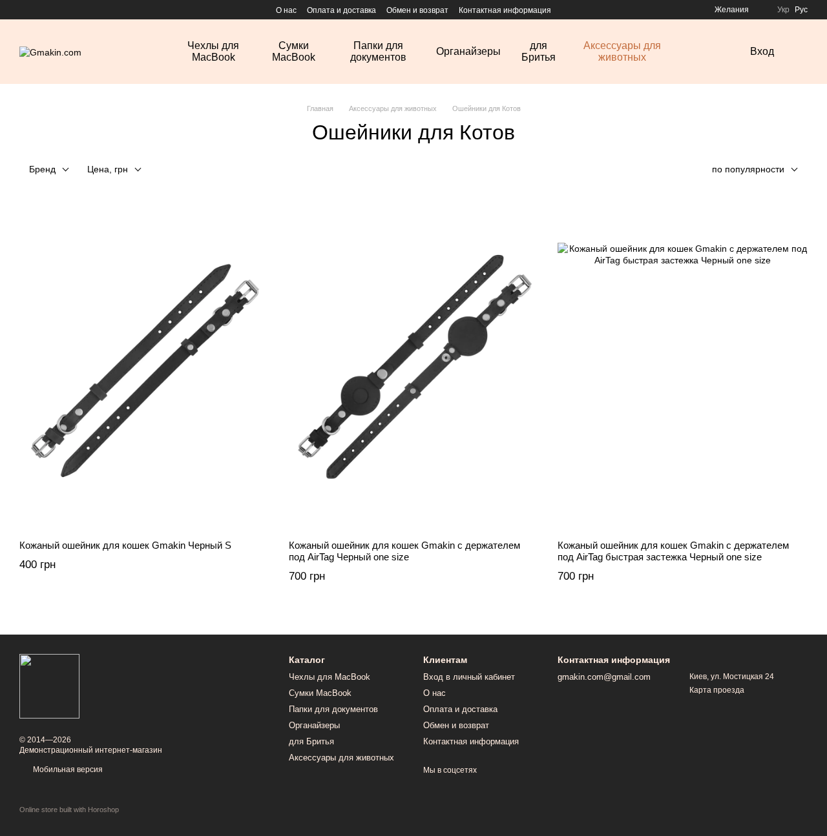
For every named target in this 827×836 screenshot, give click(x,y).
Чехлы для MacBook (213, 51)
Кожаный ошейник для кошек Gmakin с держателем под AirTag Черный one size (404, 551)
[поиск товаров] (708, 51)
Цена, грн (107, 169)
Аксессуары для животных (622, 51)
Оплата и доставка (341, 10)
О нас (286, 10)
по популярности (748, 169)
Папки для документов (378, 51)
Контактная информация (505, 10)
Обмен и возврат (417, 10)
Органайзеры (468, 51)
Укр (783, 10)
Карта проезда (716, 690)
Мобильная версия (67, 769)
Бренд (42, 169)
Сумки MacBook (293, 51)
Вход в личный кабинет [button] (469, 677)
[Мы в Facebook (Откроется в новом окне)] (24, 10)
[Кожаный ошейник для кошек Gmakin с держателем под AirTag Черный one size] (414, 367)
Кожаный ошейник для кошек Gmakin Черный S (125, 545)
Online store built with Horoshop (69, 809)
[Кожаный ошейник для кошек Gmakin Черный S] (144, 367)
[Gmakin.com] (49, 685)
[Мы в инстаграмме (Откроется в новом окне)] (40, 10)
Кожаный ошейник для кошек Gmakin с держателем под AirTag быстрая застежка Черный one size (673, 551)
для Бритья (538, 51)
